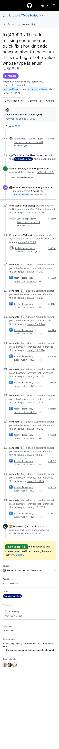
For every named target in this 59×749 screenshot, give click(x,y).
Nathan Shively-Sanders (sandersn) (23, 81)
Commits (36, 100)
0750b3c (52, 487)
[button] (52, 110)
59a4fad (52, 409)
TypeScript (30, 15)
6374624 (52, 139)
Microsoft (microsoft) (25, 526)
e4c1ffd (52, 330)
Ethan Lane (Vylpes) (20, 235)
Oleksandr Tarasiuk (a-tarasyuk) (23, 114)
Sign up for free (16, 546)
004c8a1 (52, 461)
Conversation (15, 100)
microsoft (13, 15)
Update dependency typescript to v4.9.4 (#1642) (28, 222)
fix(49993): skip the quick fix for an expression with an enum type (28, 142)
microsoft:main (12, 89)
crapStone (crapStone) (22, 205)
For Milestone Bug (23, 159)
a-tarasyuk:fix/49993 (38, 89)
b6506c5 (52, 278)
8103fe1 (52, 304)
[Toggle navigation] (5, 5)
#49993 (16, 126)
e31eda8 (52, 356)
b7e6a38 (52, 435)
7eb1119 (52, 382)
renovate (14, 264)
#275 (38, 252)
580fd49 (52, 248)
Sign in (19, 554)
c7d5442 (52, 513)
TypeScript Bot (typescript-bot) (31, 155)
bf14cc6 (52, 219)
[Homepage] (29, 5)
